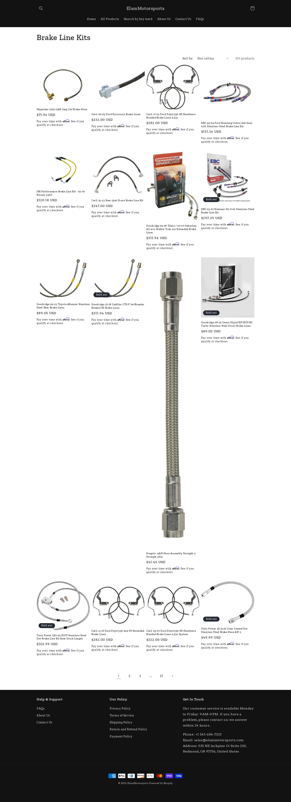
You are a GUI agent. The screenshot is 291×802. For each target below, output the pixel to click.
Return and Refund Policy (128, 729)
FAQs (41, 708)
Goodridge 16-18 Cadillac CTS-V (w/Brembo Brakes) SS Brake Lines (117, 306)
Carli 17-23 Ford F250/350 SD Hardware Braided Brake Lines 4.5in (170, 116)
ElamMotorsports (138, 783)
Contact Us (44, 722)
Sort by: (188, 58)
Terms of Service (122, 715)
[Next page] (172, 676)
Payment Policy (121, 736)
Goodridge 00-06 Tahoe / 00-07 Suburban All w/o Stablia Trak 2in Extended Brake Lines (171, 229)
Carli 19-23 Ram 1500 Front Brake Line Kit (117, 200)
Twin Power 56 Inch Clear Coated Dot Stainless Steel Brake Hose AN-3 (224, 630)
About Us (43, 715)
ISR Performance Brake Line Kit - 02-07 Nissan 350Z (61, 193)
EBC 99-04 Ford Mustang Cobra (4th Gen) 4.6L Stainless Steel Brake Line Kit (226, 124)
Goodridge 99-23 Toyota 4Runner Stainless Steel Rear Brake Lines (63, 306)
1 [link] (119, 676)
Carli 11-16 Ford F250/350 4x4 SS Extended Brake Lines (117, 632)
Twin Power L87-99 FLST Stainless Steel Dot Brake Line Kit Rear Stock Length (62, 637)
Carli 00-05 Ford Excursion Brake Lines (116, 114)
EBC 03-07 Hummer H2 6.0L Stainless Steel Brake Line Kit (227, 211)
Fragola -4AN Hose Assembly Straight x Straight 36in (171, 555)
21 (161, 676)
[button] (41, 8)
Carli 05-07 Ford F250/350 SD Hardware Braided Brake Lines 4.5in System (171, 632)
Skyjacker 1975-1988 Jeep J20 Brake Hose (62, 109)
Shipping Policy (121, 722)
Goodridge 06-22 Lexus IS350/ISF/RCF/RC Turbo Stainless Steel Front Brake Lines (227, 324)
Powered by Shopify (161, 783)
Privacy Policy (120, 708)
